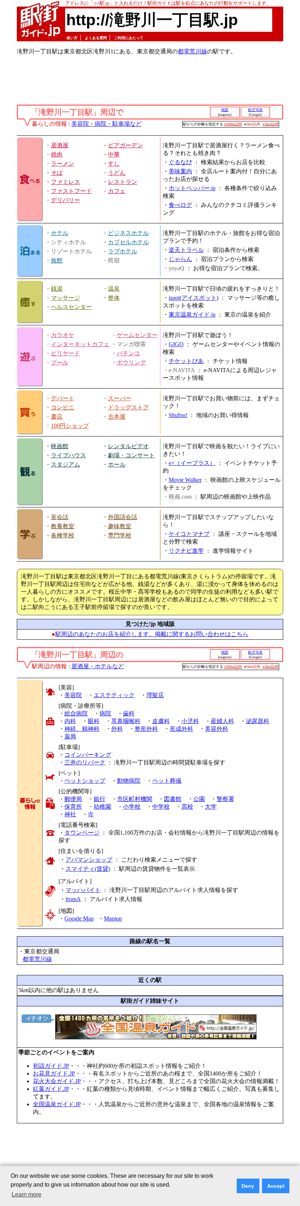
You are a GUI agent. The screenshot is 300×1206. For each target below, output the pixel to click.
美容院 (73, 695)
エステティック (114, 695)
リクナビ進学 (186, 551)
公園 (199, 799)
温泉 (114, 289)
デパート (62, 398)
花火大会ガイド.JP (57, 1081)
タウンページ (82, 832)
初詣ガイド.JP (51, 1066)
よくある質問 (96, 38)
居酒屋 (59, 145)
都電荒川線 (192, 51)
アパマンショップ (88, 860)
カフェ (116, 191)
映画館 (59, 446)
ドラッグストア (128, 407)
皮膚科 (161, 721)
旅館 (57, 260)
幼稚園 (102, 807)
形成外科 (181, 729)
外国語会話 (122, 517)
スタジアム (65, 464)
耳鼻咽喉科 (125, 721)
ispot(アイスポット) (193, 298)
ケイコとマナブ (189, 534)
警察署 (225, 799)
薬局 (70, 736)
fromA (73, 899)
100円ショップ (70, 426)
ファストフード (71, 191)
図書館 (172, 799)
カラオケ (62, 335)
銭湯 (57, 289)
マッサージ (65, 298)
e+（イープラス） (192, 463)
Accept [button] (276, 1186)
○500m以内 (233, 124)
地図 (224, 110)
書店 (57, 416)
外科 (117, 729)
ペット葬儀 (166, 781)
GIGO (176, 344)
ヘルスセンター (71, 307)
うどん (116, 173)
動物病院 (128, 781)
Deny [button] (247, 1186)
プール (59, 362)
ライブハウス (68, 455)
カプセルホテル (128, 242)
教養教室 (62, 526)
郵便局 (73, 799)
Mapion (113, 918)
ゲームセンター (137, 335)
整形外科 (146, 729)
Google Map (79, 918)
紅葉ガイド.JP (51, 1089)
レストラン (122, 182)
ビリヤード (65, 353)
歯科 (129, 713)
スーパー (119, 398)
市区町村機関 (134, 799)
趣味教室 (119, 526)
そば (57, 173)
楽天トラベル (186, 250)
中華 (114, 154)
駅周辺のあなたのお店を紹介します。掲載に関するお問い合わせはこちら (151, 634)
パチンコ (128, 353)
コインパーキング (87, 755)
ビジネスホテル (128, 233)
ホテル (59, 233)
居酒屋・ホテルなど (97, 666)
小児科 (190, 721)
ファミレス (65, 182)
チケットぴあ (186, 361)
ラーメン (62, 163)
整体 (114, 298)
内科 (70, 721)
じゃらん (180, 259)
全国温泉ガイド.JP (57, 1104)
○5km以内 (270, 124)
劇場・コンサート (131, 455)
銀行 (99, 799)
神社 (70, 814)
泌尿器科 (257, 721)
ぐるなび (180, 162)
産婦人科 (222, 721)
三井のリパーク (84, 762)
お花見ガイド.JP (54, 1073)
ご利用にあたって (128, 38)
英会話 (59, 517)
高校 (187, 807)
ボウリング (131, 362)
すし (114, 163)
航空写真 (255, 110)
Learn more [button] (26, 1194)
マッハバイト (83, 890)
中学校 (161, 807)
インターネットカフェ (80, 344)
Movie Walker (185, 480)
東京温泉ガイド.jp (192, 314)
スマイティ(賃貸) (87, 869)
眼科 (94, 721)
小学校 (131, 807)
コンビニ (62, 407)
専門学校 (119, 535)
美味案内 (180, 171)
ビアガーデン (125, 145)
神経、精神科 (82, 729)
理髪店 (155, 695)
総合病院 (76, 713)
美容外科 (216, 729)
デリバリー (65, 200)
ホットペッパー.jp (192, 188)
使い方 (72, 38)
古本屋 (116, 416)
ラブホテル (122, 251)
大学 (211, 807)
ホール (116, 464)
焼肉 (57, 154)
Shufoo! (178, 415)
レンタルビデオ (128, 446)
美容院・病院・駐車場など (106, 124)
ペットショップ (84, 781)
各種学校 (62, 535)
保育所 (73, 807)
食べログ (180, 205)
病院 (105, 713)
